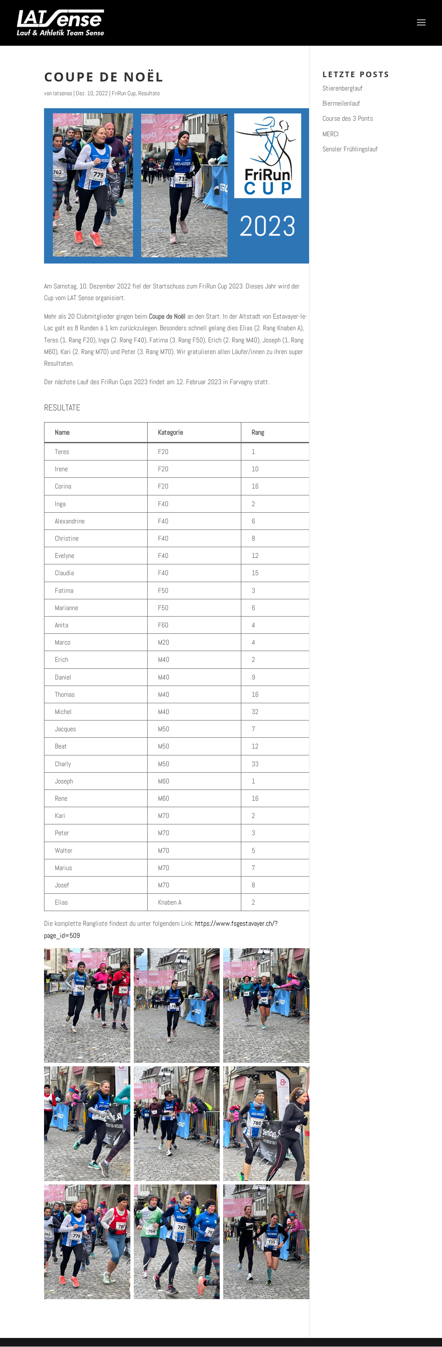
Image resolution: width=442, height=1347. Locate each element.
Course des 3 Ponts (347, 118)
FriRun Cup (124, 93)
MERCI (330, 133)
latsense (62, 93)
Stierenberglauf (342, 88)
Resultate (149, 93)
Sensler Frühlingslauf (350, 148)
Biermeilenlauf (341, 103)
